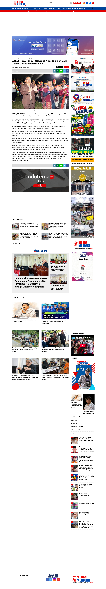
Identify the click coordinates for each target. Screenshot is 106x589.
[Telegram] (54, 71)
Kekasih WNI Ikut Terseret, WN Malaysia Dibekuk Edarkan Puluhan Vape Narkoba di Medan (55, 377)
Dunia (58, 8)
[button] (92, 7)
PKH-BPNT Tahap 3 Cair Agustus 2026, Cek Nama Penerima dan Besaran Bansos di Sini (86, 477)
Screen (77, 2)
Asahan (52, 11)
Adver (81, 8)
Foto (85, 8)
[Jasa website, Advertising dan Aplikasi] (40, 193)
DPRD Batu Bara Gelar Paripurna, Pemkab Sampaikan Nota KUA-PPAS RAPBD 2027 (57, 287)
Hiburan (45, 8)
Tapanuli (34, 11)
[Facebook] (67, 71)
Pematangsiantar (81, 11)
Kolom (76, 8)
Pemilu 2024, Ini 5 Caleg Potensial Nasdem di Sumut (86, 486)
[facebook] (87, 3)
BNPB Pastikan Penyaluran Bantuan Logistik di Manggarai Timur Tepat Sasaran (53, 349)
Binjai (40, 11)
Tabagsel (27, 11)
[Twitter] (64, 71)
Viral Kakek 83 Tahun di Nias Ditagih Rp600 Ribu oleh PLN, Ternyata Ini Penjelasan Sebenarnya (58, 225)
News (26, 8)
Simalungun (59, 11)
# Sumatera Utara (76, 430)
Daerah (22, 58)
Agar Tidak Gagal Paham (86, 503)
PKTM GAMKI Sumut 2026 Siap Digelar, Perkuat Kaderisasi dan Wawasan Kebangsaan (54, 321)
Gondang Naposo (29, 58)
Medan (22, 11)
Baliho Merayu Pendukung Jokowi (84, 494)
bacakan (60, 67)
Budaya (17, 58)
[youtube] (93, 3)
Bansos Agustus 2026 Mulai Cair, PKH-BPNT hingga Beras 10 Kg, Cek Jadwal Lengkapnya (86, 468)
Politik (63, 8)
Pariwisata (37, 8)
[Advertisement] (53, 25)
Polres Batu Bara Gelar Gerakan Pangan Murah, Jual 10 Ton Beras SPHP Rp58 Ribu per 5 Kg (29, 225)
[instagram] (84, 3)
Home (14, 8)
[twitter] (90, 3)
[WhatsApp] (57, 71)
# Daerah (74, 420)
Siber (27, 575)
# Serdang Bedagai (77, 426)
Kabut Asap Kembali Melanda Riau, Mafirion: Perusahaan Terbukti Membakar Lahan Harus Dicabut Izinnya (25, 377)
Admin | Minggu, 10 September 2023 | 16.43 (20, 67)
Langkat (46, 11)
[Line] (61, 71)
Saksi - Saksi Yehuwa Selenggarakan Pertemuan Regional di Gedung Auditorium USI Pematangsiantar (86, 524)
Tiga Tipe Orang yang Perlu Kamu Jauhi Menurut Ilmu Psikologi (86, 439)
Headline (20, 8)
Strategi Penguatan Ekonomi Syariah (85, 513)
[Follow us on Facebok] (47, 579)
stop (66, 67)
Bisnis (31, 8)
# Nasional (74, 423)
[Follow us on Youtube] (58, 579)
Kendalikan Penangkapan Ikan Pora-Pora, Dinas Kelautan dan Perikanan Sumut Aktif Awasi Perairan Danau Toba (58, 235)
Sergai (73, 11)
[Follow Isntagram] (54, 579)
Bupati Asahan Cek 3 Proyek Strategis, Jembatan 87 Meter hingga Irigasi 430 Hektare (24, 349)
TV (89, 8)
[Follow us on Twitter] (50, 579)
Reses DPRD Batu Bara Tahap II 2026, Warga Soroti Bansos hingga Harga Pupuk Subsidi (58, 268)
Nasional (52, 8)
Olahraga (69, 8)
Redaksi (22, 575)
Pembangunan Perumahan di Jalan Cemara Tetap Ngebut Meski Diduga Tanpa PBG (86, 449)
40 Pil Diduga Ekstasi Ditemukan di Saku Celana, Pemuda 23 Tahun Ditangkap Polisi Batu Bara (86, 459)
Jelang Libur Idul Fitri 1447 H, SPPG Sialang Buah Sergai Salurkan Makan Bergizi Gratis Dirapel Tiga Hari (29, 235)
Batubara (66, 11)
